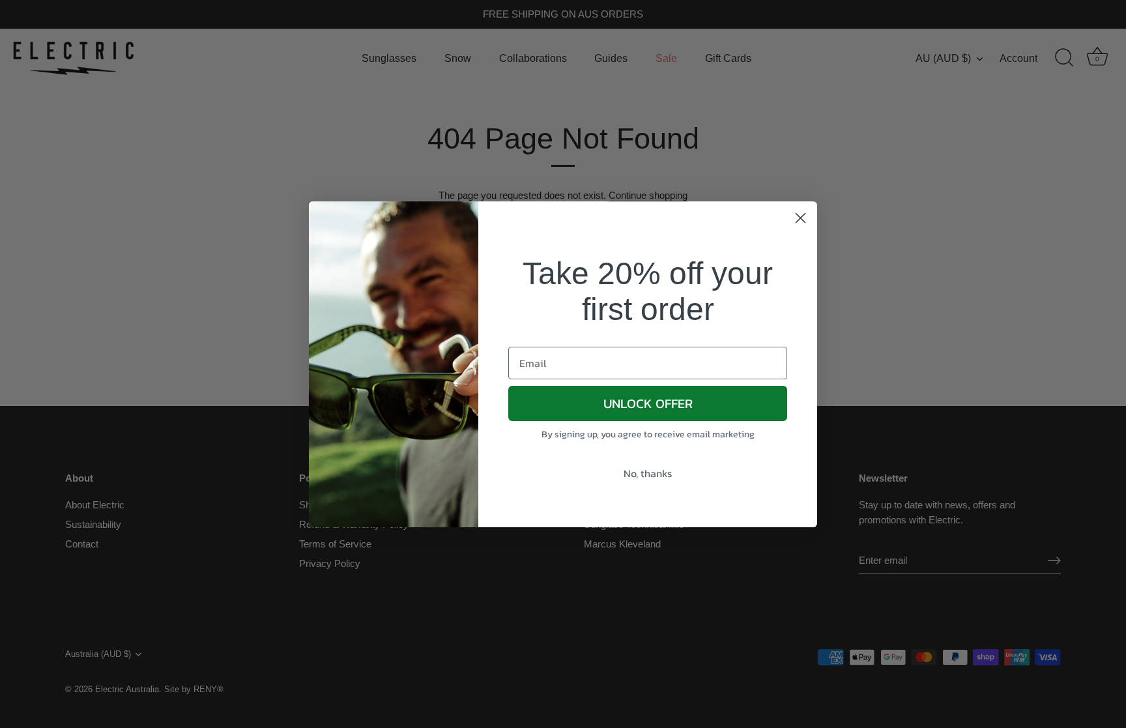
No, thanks (648, 473)
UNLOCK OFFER (648, 403)
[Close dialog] (800, 218)
